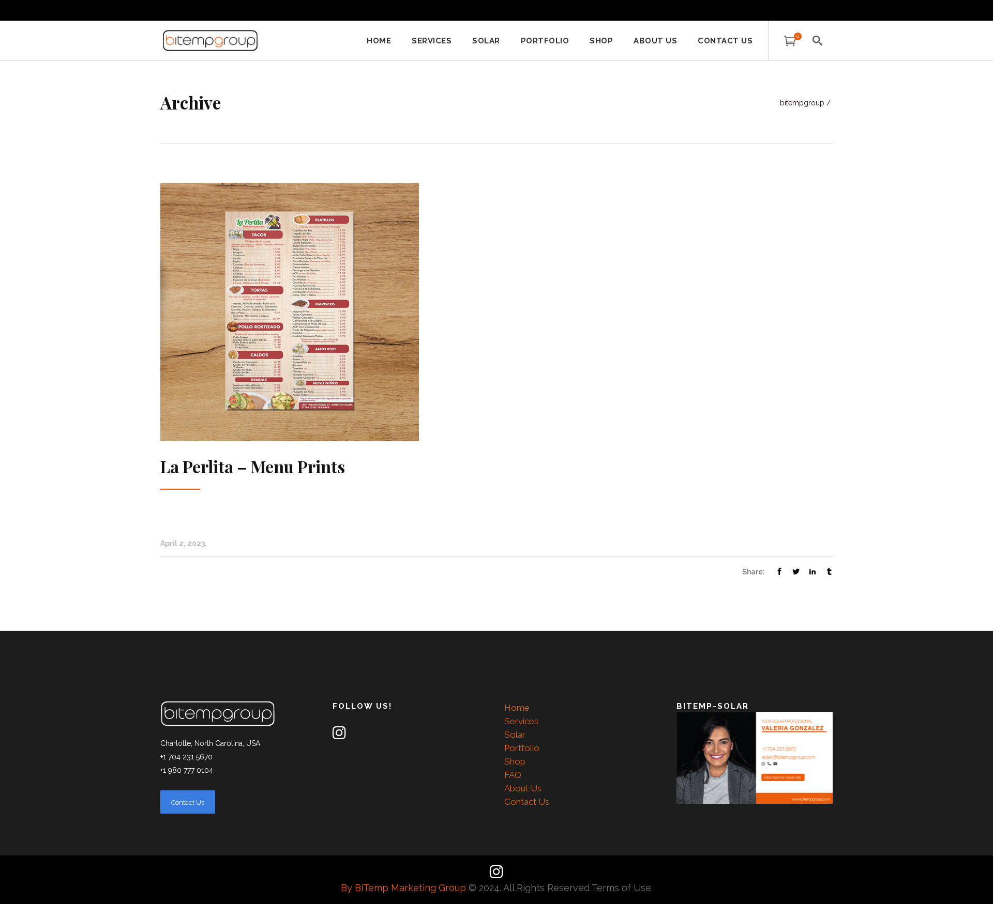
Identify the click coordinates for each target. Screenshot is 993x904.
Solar (514, 734)
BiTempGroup (802, 102)
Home (517, 708)
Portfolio (521, 748)
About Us (522, 788)
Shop (514, 761)
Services (521, 721)
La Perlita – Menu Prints (252, 466)
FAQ (512, 775)
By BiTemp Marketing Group (405, 887)
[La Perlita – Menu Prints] (289, 311)
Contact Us (526, 802)
